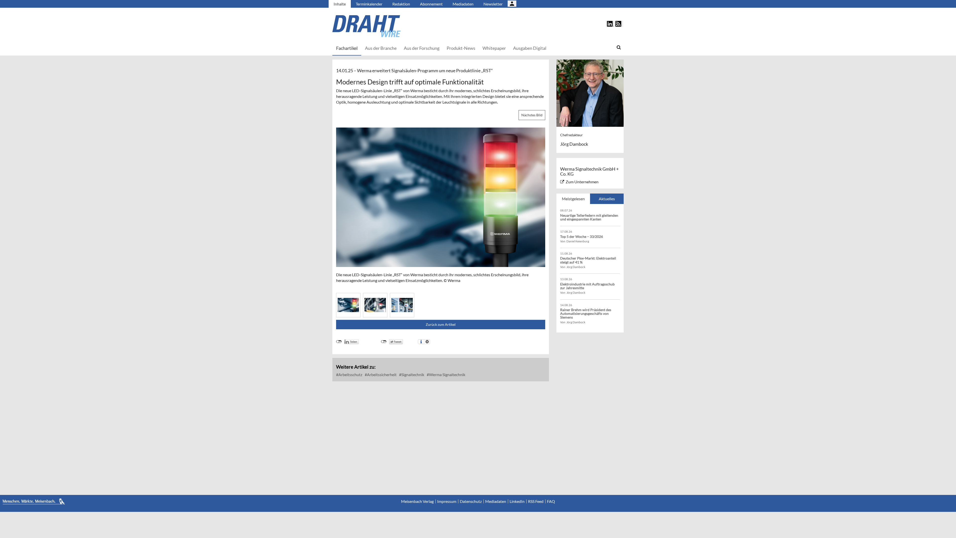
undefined (339, 341)
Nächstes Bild (531, 115)
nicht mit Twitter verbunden (384, 341)
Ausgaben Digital (529, 48)
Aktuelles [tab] (607, 198)
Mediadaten (463, 3)
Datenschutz (471, 501)
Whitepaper (494, 48)
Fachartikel (347, 48)
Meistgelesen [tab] (573, 198)
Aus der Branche (381, 48)
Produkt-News (461, 48)
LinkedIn (517, 501)
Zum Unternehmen (582, 181)
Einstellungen (427, 341)
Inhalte (340, 3)
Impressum (446, 501)
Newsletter (493, 3)
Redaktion (401, 3)
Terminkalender (369, 3)
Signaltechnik (412, 374)
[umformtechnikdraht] (394, 26)
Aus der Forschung (421, 48)
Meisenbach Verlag (417, 501)
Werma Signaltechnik (446, 374)
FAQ (551, 501)
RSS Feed (535, 501)
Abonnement (431, 3)
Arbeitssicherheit (381, 374)
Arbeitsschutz (350, 374)
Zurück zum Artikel (441, 324)
